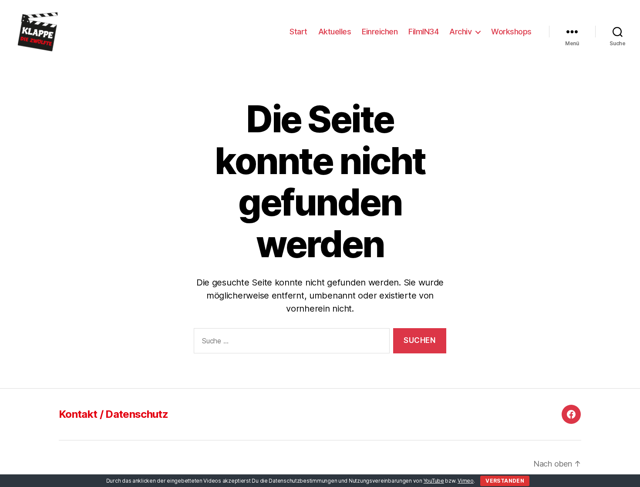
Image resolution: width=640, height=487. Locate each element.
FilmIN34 (423, 31)
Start (298, 31)
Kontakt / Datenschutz (113, 414)
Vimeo (466, 480)
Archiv (460, 31)
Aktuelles (334, 31)
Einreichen (379, 31)
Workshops (511, 31)
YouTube (434, 480)
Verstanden (504, 480)
